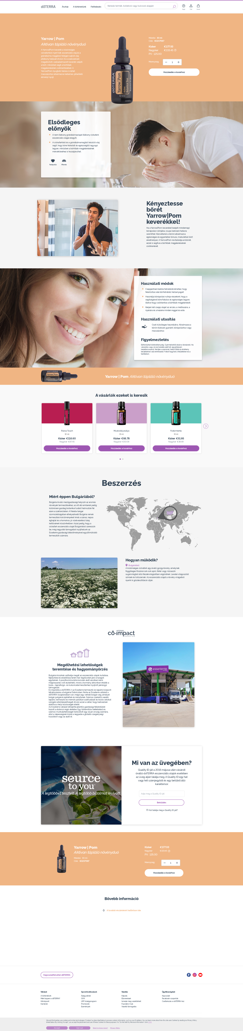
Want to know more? (100, 1028)
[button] (120, 459)
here (150, 1022)
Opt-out (79, 1028)
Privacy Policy (115, 1028)
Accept (57, 1028)
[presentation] (205, 426)
